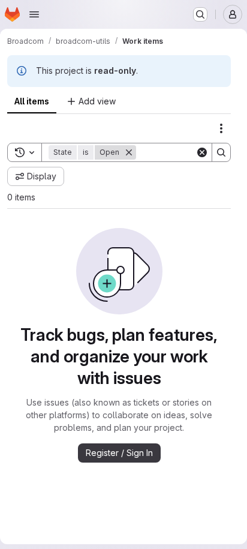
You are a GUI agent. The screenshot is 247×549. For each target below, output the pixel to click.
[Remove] (129, 152)
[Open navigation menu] (34, 14)
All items (31, 101)
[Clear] (202, 152)
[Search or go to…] (200, 14)
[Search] (221, 152)
